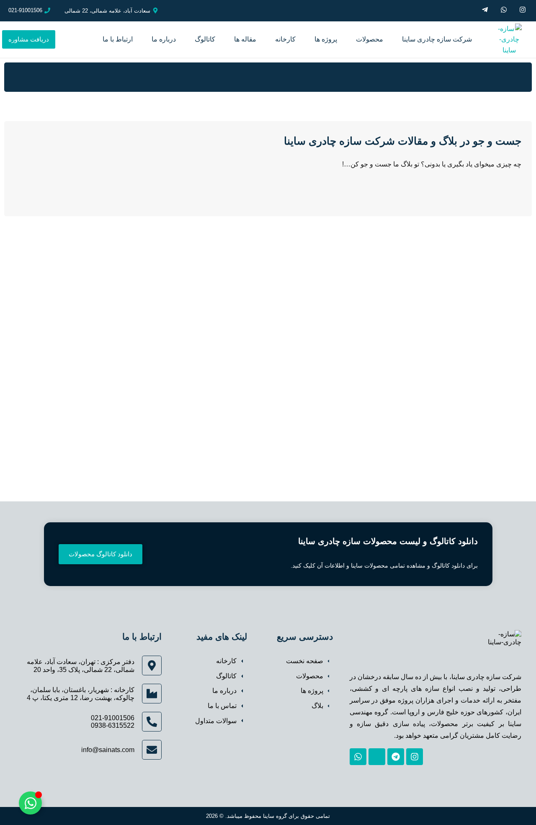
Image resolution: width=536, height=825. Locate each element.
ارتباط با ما (118, 39)
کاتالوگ (205, 39)
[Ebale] (376, 756)
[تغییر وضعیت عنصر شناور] (30, 803)
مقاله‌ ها (245, 39)
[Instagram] (414, 756)
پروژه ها (325, 39)
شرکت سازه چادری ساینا (437, 39)
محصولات (369, 39)
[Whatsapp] (358, 756)
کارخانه (285, 39)
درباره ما (164, 39)
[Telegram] (395, 756)
